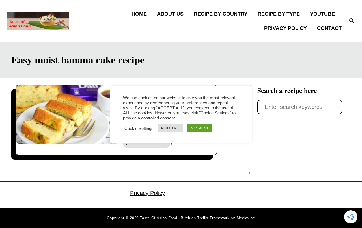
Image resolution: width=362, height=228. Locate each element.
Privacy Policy (147, 193)
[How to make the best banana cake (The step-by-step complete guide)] (66, 114)
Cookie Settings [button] (139, 128)
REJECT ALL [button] (170, 128)
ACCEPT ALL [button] (199, 128)
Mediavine (246, 218)
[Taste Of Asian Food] (48, 21)
